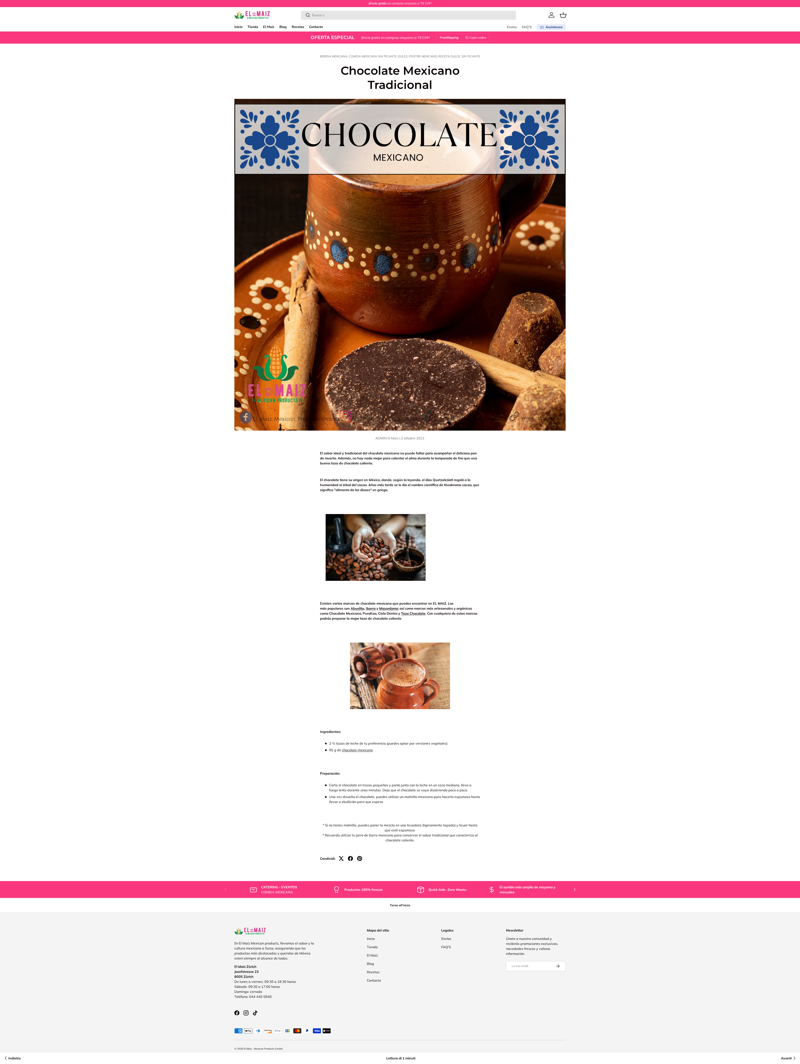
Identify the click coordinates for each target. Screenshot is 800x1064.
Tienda (253, 27)
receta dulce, (449, 56)
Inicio (238, 27)
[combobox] (408, 15)
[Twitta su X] (341, 858)
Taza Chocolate (413, 613)
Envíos (512, 27)
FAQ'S (527, 27)
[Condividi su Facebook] (350, 858)
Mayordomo (388, 608)
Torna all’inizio (400, 905)
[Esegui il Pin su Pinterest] (359, 858)
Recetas (298, 27)
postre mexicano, (423, 56)
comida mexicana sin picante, (373, 56)
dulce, (403, 56)
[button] (563, 15)
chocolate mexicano (357, 750)
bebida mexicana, (334, 56)
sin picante (470, 56)
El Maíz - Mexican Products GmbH (263, 1048)
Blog (283, 27)
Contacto (316, 27)
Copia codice (477, 37)
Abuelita (357, 608)
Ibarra (371, 608)
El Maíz (268, 27)
